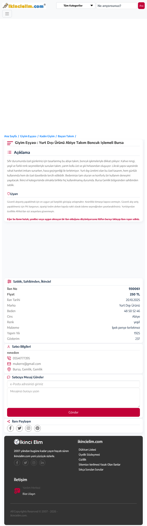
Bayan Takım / (67, 136)
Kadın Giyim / (49, 136)
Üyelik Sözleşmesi (89, 454)
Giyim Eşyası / (30, 136)
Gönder (73, 412)
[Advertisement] (17, 76)
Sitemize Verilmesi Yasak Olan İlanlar (99, 464)
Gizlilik (82, 459)
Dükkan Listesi (87, 449)
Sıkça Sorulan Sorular (91, 469)
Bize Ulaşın (29, 493)
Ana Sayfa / (12, 136)
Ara (141, 5)
